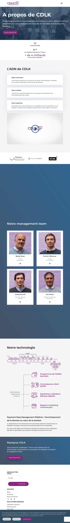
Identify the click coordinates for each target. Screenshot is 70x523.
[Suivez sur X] (8, 499)
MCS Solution (11, 507)
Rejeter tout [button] (16, 519)
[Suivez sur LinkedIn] (11, 499)
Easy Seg (10, 509)
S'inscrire (21, 484)
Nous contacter (10, 32)
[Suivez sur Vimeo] (14, 499)
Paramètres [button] (7, 519)
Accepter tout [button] (27, 519)
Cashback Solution (13, 504)
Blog (8, 492)
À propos (10, 494)
